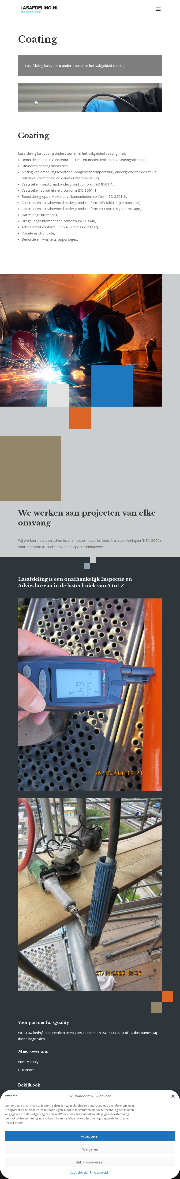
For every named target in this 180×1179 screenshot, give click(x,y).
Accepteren (90, 1136)
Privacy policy (28, 1061)
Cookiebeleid (79, 1173)
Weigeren (90, 1149)
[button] (173, 1096)
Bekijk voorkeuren (90, 1162)
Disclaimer (26, 1070)
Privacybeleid (99, 1173)
